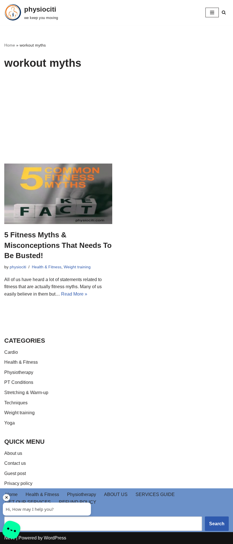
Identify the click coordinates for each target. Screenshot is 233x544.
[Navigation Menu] (212, 12)
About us (13, 453)
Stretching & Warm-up (26, 392)
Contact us (15, 463)
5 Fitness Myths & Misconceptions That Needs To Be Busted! (58, 245)
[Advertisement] (116, 121)
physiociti (18, 267)
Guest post (15, 473)
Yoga (9, 422)
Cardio (11, 352)
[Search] (224, 12)
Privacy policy (18, 483)
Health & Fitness (46, 267)
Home (9, 45)
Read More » (74, 294)
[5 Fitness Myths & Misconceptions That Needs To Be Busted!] (58, 194)
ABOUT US (116, 494)
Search (11, 512)
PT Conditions (18, 382)
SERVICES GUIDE (155, 494)
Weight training (77, 267)
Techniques (16, 402)
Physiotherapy (18, 372)
